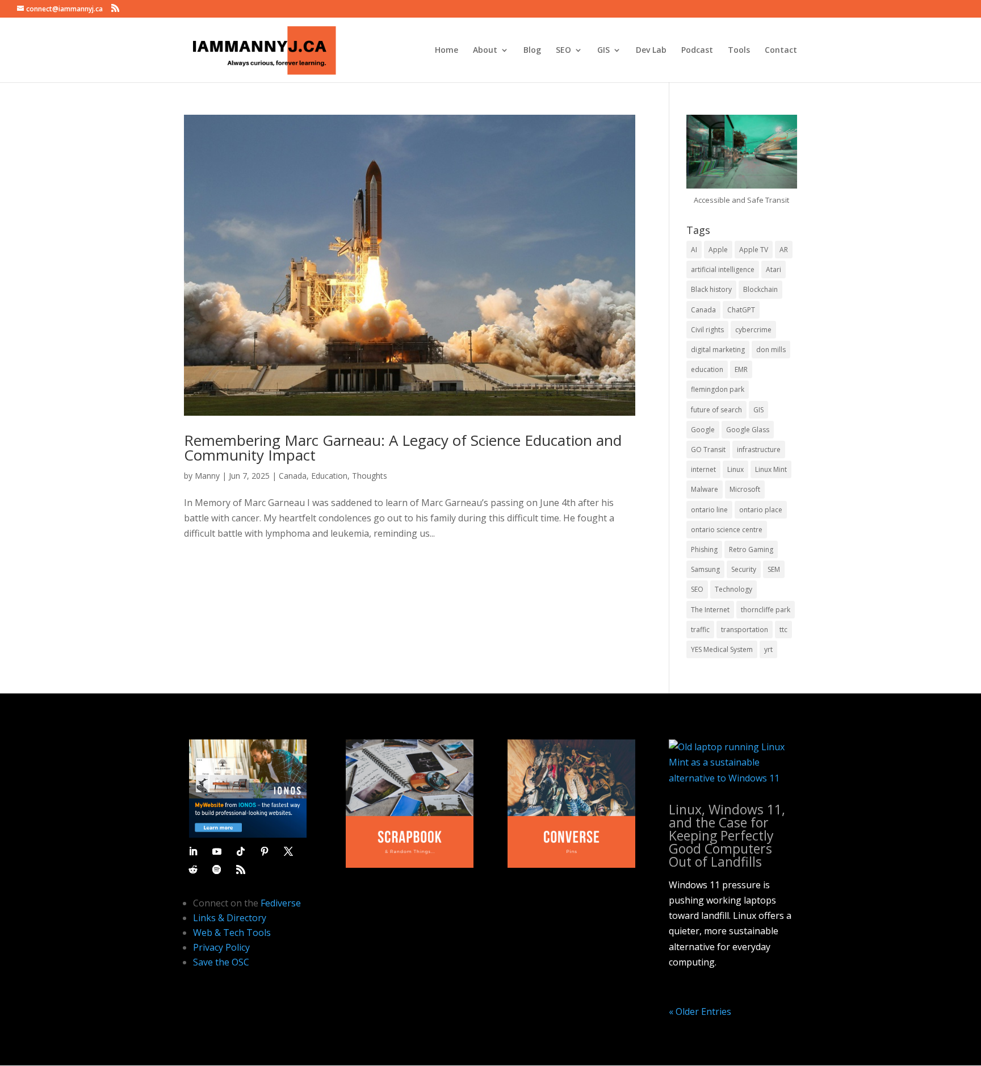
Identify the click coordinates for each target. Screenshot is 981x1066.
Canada (293, 475)
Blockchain (760, 289)
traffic (700, 629)
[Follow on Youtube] (217, 851)
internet (703, 469)
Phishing (704, 549)
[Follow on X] (288, 851)
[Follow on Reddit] (193, 869)
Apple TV (753, 249)
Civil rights (707, 330)
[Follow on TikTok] (241, 851)
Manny (207, 475)
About (485, 50)
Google (703, 429)
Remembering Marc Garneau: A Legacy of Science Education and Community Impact (403, 447)
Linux (735, 469)
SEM (774, 569)
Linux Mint (771, 469)
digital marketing (718, 349)
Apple (718, 249)
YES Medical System (722, 649)
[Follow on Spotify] (217, 869)
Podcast (697, 50)
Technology (733, 589)
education (707, 369)
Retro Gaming (751, 549)
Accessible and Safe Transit (741, 200)
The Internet (710, 609)
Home (446, 50)
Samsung (705, 569)
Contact (781, 50)
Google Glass (747, 429)
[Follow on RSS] (241, 869)
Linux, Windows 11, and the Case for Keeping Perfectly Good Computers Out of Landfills (727, 835)
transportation (744, 629)
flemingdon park (717, 389)
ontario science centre (726, 529)
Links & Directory (229, 918)
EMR (741, 369)
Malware (704, 489)
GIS (603, 50)
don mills (771, 349)
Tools (739, 50)
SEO (563, 50)
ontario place (760, 510)
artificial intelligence (722, 269)
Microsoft (745, 489)
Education (329, 475)
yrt (768, 649)
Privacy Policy (221, 947)
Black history (711, 289)
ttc (783, 629)
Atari (773, 269)
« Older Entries (700, 1011)
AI (694, 249)
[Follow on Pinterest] (264, 851)
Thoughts (369, 475)
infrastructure (759, 449)
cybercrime (753, 330)
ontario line (709, 510)
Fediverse (281, 903)
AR (783, 249)
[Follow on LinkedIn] (193, 851)
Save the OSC (221, 962)
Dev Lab (651, 50)
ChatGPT (741, 310)
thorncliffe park (765, 609)
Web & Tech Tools (232, 932)
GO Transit (708, 449)
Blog (532, 50)
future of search (716, 410)
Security (743, 569)
